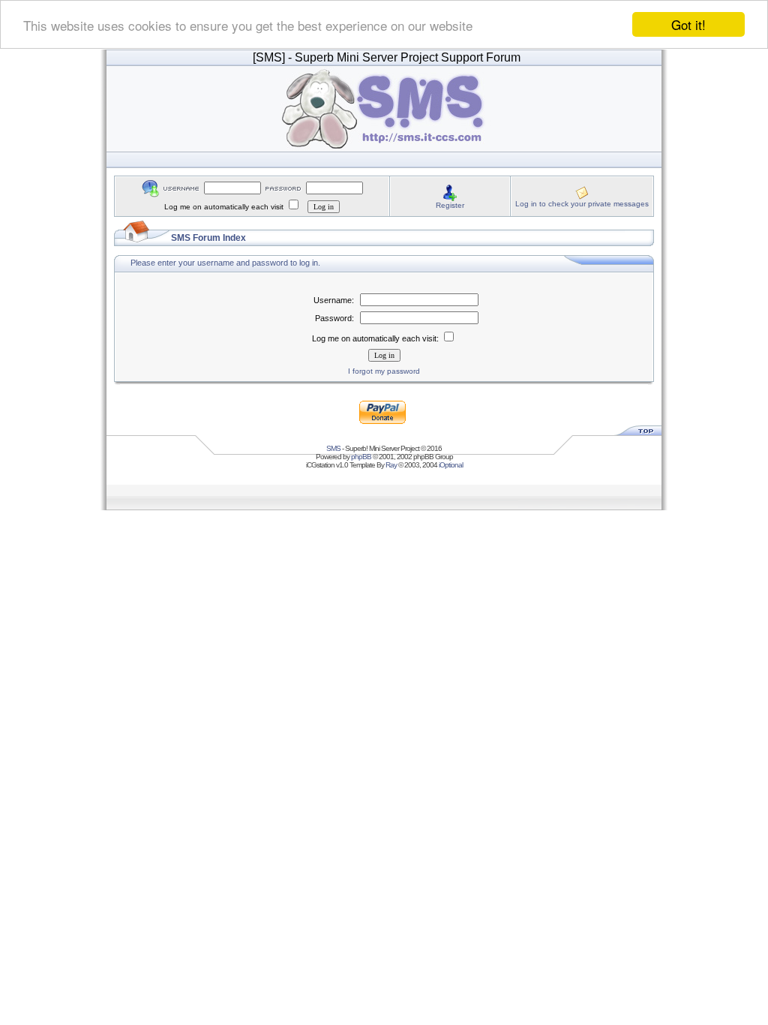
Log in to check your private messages (582, 204)
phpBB (361, 456)
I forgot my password (384, 371)
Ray (391, 465)
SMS (333, 448)
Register (450, 205)
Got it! (688, 24)
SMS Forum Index (208, 238)
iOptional (451, 465)
